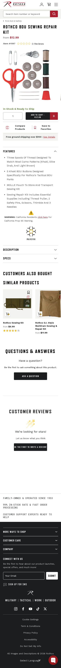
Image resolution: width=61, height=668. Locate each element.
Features (9, 151)
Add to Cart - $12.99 (38, 116)
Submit (52, 575)
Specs (7, 258)
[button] (30, 151)
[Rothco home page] (14, 4)
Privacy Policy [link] (30, 632)
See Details (49, 137)
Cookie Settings (30, 619)
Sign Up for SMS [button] (17, 584)
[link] (41, 4)
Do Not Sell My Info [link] (30, 646)
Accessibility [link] (30, 639)
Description (11, 249)
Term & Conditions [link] (30, 626)
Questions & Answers (30, 351)
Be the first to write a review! (30, 447)
